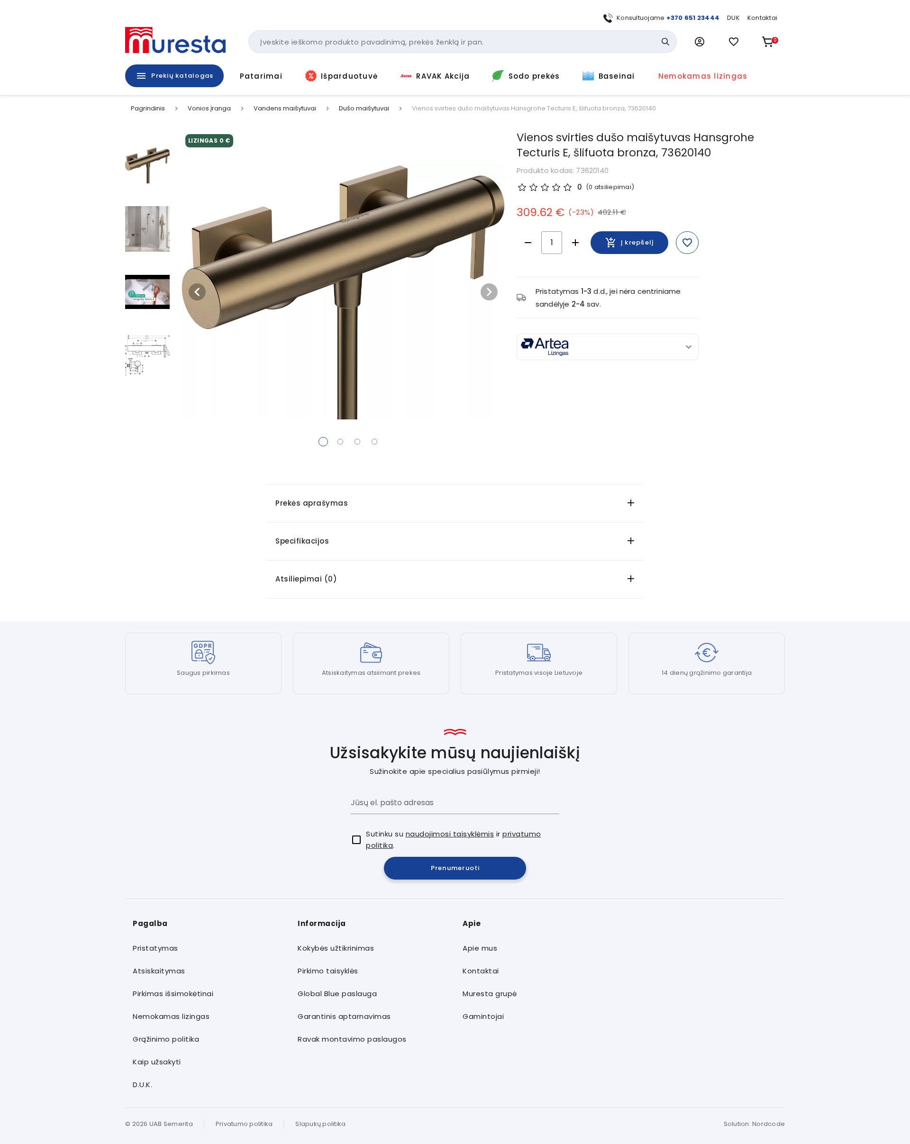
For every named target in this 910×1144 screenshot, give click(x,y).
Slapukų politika (320, 1123)
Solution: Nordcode (754, 1123)
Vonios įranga (209, 108)
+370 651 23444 (693, 17)
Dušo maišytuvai (364, 108)
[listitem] (207, 948)
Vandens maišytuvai (285, 108)
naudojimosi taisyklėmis (450, 834)
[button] (699, 41)
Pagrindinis (148, 108)
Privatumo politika (244, 1123)
